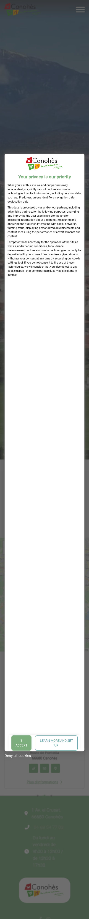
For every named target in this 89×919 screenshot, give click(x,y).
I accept (21, 743)
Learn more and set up (56, 743)
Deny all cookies (18, 756)
